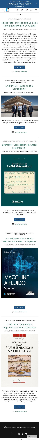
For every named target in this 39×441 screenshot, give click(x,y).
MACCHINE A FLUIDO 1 (26, 233)
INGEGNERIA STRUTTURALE (26, 80)
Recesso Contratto (31, 427)
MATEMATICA (32, 141)
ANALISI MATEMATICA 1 (9, 141)
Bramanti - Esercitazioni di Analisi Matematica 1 (19, 146)
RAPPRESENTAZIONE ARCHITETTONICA (15, 321)
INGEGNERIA (8, 233)
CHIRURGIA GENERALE (24, 19)
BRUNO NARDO (12, 19)
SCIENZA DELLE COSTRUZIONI (19, 82)
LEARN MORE (19, 67)
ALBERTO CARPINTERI (11, 80)
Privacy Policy (20, 427)
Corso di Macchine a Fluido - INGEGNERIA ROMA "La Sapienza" (19, 240)
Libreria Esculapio (7, 10)
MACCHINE (16, 233)
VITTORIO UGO (31, 321)
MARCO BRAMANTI (22, 141)
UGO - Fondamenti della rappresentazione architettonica (19, 326)
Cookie (24, 427)
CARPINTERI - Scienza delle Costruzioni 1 (19, 87)
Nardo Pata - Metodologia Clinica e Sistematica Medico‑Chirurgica (19, 24)
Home (17, 14)
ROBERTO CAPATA (19, 234)
